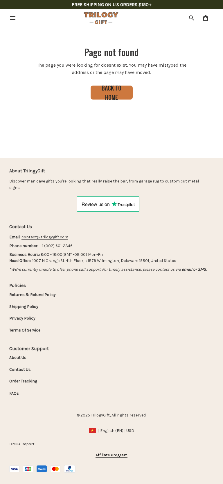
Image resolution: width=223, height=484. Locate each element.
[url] (44, 237)
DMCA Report (22, 444)
